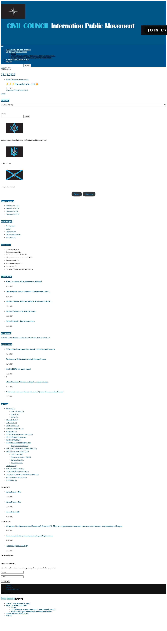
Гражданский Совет (13, 589)
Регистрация (10, 226)
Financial (15, 414)
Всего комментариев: (13, 263)
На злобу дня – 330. (12, 206)
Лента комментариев (13, 234)
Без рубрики (11, 431)
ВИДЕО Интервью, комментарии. (19, 434)
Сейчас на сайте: (12, 249)
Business (10, 408)
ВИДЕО (8, 62)
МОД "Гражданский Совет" (17, 451)
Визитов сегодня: (12, 252)
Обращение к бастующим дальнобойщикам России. (26, 359)
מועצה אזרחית (17, 463)
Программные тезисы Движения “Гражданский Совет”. (33, 56)
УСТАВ (13, 54)
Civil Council (17, 454)
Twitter (76, 194)
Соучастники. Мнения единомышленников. (22, 474)
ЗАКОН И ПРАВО (13, 440)
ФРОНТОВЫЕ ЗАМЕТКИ (16, 477)
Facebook (89, 194)
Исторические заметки (19, 446)
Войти (3, 94)
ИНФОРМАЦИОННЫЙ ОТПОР (17, 60)
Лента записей (11, 232)
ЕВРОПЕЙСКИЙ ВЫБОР (16, 437)
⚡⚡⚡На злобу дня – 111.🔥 (22, 84)
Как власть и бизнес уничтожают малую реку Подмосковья (29, 536)
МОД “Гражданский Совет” (16, 52)
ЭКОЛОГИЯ (11, 480)
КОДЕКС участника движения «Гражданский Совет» (31, 58)
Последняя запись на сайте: (15, 269)
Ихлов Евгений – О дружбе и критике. (21, 311)
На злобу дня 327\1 (12, 214)
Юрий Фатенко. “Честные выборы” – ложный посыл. (27, 382)
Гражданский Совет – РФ (21, 457)
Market (14, 417)
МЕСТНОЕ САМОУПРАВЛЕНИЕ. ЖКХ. (21, 448)
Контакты (9, 587)
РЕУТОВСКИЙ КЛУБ (15, 469)
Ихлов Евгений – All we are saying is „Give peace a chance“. (28, 301)
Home (3, 68)
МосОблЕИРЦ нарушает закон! (18, 369)
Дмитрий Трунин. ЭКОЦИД (17, 546)
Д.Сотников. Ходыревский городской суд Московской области (30, 349)
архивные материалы (14, 429)
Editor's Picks (12, 420)
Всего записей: (11, 261)
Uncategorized (12, 426)
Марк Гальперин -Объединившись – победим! (24, 281)
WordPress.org (10, 237)
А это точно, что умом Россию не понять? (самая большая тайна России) (34, 392)
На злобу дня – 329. (12, 208)
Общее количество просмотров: (17, 258)
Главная (8, 585)
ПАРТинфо (11, 466)
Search (27, 65)
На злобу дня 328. (12, 211)
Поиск (3, 114)
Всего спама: (10, 266)
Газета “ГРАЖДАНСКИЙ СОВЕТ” (18, 50)
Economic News (17, 411)
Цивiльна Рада (17, 460)
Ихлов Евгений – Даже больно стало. (20, 321)
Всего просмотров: (12, 255)
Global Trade (11, 423)
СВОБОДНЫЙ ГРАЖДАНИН (17, 471)
